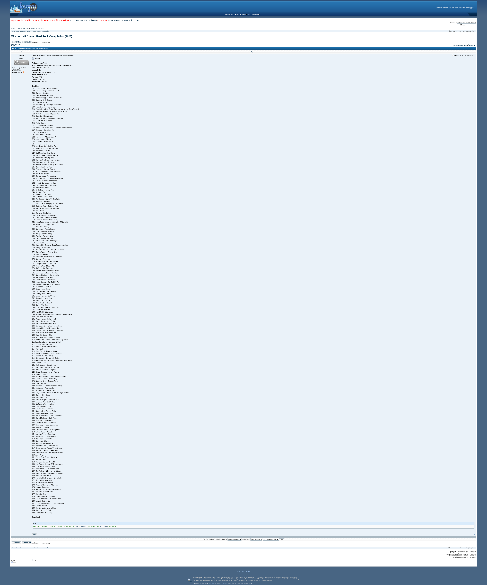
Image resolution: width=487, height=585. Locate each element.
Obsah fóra (15, 31)
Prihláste (104, 526)
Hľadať (237, 14)
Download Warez (25, 31)
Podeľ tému (14, 46)
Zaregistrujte (82, 526)
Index (227, 14)
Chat (249, 14)
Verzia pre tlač (15, 44)
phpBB (225, 583)
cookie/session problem (83, 20)
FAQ (232, 14)
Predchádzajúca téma (460, 45)
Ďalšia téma (471, 45)
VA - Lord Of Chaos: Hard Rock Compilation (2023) (41, 36)
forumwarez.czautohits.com (123, 20)
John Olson (212, 583)
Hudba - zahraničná (43, 31)
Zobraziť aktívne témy (37, 28)
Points (244, 14)
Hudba (34, 31)
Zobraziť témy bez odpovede (20, 28)
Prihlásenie (255, 14)
